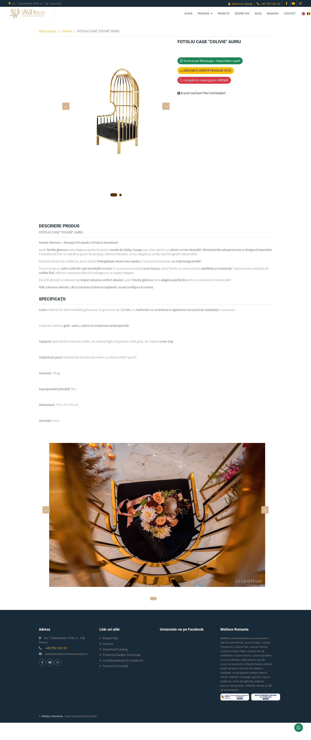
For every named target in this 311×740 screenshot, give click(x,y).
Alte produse (47, 31)
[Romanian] (308, 13)
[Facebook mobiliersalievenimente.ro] (286, 3)
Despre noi (242, 13)
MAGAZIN (272, 13)
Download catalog (115, 649)
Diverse (67, 31)
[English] (303, 13)
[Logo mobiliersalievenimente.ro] (27, 13)
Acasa (188, 13)
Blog (258, 13)
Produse (203, 13)
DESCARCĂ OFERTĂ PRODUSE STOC (207, 71)
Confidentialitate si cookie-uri (123, 660)
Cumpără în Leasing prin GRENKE (206, 80)
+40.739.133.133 (270, 3)
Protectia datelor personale (122, 655)
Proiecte (223, 13)
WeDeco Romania (52, 716)
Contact (290, 13)
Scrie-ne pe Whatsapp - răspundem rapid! (211, 61)
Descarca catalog (242, 3)
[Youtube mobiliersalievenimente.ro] (293, 3)
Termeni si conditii (115, 666)
